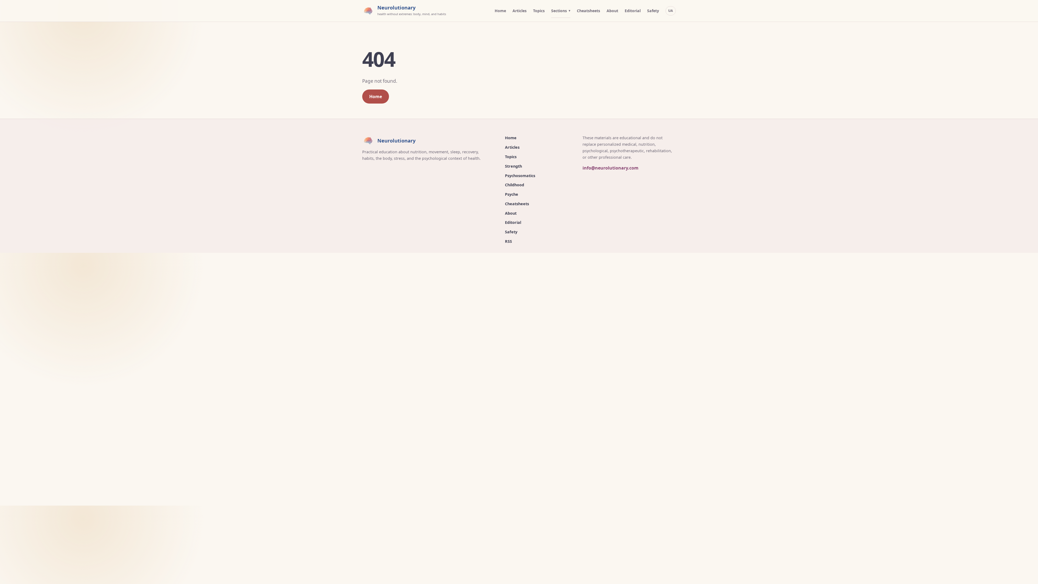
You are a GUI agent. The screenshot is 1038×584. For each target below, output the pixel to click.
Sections (559, 10)
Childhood (514, 184)
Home (500, 10)
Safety (653, 10)
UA (670, 10)
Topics (539, 10)
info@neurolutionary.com (610, 168)
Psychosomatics (520, 175)
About (612, 10)
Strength (513, 166)
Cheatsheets (588, 10)
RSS (508, 241)
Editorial (633, 10)
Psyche (511, 194)
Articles (520, 10)
